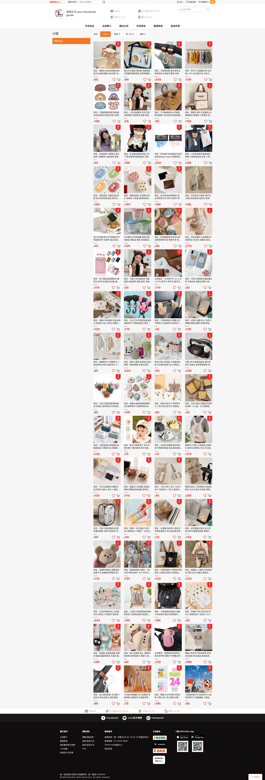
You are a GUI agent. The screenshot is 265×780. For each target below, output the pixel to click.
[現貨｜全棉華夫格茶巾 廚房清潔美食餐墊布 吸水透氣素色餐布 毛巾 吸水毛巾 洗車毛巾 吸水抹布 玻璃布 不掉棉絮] (168, 512)
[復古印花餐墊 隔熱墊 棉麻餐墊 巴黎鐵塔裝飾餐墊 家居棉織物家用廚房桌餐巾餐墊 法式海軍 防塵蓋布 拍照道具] (137, 55)
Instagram (157, 717)
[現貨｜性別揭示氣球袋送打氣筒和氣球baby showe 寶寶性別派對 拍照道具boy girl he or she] (168, 138)
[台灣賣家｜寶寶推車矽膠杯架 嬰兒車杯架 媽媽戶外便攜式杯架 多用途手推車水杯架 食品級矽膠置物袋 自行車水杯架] (168, 637)
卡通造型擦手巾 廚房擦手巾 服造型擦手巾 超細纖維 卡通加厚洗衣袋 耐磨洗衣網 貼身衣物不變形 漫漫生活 (198, 696)
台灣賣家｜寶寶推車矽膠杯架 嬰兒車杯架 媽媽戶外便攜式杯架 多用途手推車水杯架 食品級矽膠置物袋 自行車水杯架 (168, 654)
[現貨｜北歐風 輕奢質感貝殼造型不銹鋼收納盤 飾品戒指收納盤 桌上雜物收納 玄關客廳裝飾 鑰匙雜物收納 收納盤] (168, 429)
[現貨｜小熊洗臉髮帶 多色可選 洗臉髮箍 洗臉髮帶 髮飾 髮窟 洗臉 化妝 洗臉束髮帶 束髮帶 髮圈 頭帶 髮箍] (137, 96)
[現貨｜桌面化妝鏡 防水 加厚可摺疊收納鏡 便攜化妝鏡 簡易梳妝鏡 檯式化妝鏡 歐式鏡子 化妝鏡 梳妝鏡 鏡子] (198, 304)
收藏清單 (192, 2)
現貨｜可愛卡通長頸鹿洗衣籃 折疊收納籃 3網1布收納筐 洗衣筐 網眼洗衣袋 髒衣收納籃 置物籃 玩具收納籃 (106, 529)
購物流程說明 (88, 737)
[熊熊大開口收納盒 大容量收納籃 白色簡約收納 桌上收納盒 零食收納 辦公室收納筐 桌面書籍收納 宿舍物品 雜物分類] (168, 346)
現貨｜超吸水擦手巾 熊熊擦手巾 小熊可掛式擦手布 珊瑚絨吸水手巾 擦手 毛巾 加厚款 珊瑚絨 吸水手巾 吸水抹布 (168, 405)
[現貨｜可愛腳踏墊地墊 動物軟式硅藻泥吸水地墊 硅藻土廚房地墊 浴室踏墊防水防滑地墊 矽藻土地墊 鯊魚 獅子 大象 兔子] (107, 96)
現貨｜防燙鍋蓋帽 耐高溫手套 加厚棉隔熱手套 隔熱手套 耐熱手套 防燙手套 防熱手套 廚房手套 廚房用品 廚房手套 (168, 238)
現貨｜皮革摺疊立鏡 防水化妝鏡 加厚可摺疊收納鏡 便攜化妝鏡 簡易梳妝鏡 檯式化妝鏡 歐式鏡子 (198, 529)
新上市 (129, 34)
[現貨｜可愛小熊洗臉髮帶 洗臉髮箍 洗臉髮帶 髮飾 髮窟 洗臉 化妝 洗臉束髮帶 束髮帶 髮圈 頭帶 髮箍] (137, 263)
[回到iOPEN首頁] (55, 2)
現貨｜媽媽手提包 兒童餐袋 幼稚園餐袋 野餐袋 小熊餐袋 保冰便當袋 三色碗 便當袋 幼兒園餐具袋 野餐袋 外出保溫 (198, 114)
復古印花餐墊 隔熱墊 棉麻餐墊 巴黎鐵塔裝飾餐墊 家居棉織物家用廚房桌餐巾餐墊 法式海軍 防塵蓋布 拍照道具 (137, 72)
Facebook (112, 717)
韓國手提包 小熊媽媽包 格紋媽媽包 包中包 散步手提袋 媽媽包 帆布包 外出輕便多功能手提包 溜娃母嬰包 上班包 (198, 488)
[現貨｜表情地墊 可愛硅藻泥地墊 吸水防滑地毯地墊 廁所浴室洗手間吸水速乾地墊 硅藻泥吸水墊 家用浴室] (107, 179)
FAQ (84, 749)
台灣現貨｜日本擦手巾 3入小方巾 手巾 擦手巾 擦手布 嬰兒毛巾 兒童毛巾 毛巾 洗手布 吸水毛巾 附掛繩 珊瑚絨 (168, 280)
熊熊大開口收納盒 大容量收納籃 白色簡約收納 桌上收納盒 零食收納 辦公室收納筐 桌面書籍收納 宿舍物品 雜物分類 (168, 363)
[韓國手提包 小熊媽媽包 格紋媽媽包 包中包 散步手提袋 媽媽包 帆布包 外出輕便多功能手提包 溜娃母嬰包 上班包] (198, 471)
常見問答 (141, 26)
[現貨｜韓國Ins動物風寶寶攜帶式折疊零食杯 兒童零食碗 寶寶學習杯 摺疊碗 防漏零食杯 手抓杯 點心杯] (137, 387)
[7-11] (160, 739)
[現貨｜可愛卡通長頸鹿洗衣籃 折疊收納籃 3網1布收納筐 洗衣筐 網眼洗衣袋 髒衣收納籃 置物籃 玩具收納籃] (107, 512)
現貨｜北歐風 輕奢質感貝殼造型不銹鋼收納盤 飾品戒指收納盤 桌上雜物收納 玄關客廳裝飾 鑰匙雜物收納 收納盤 (168, 446)
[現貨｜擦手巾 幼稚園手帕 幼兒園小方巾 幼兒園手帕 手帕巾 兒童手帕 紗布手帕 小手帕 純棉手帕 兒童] (198, 55)
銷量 (116, 34)
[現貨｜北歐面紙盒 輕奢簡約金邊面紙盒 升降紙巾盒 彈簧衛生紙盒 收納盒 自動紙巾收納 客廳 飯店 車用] (107, 429)
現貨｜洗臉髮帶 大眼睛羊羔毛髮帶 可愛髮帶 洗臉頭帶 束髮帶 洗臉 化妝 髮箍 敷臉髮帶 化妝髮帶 (106, 155)
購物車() (205, 2)
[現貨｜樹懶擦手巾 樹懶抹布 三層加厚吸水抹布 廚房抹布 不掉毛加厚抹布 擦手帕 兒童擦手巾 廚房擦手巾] (107, 346)
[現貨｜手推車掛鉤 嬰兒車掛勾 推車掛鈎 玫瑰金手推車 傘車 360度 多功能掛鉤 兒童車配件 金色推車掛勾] (168, 55)
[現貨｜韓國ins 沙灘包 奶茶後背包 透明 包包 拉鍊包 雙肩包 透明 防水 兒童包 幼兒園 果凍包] (198, 554)
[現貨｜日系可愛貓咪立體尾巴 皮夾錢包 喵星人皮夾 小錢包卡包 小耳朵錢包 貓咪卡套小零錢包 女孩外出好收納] (107, 471)
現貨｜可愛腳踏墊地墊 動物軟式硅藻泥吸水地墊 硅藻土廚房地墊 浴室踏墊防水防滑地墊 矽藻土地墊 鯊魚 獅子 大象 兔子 (106, 114)
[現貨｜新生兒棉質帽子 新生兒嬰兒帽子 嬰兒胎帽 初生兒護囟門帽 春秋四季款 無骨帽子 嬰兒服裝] (137, 429)
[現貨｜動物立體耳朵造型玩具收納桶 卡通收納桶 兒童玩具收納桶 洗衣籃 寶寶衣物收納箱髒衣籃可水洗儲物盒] (137, 346)
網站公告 (123, 26)
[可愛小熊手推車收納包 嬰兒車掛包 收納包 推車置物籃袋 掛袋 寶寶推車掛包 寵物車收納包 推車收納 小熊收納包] (198, 346)
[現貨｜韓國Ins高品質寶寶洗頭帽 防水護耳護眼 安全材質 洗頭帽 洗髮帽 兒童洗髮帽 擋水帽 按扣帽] (107, 55)
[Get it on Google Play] (197, 743)
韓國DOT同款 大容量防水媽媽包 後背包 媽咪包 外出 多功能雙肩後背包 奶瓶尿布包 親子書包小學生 (198, 446)
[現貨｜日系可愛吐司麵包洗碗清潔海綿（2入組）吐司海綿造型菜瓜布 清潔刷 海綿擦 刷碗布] (198, 387)
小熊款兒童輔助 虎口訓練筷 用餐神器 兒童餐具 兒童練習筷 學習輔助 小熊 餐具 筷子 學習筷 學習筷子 (137, 696)
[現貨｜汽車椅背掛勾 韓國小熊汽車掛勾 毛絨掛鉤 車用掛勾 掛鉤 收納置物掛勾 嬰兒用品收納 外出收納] (168, 304)
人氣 (104, 34)
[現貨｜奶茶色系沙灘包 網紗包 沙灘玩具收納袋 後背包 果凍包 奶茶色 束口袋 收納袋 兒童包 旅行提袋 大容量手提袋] (198, 179)
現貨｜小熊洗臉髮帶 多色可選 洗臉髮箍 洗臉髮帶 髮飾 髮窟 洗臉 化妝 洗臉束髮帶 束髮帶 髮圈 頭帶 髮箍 (137, 114)
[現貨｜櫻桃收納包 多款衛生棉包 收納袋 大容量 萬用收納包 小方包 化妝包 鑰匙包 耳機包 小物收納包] (137, 179)
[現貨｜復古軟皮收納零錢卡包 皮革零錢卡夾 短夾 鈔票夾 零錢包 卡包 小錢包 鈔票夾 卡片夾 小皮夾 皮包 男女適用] (168, 179)
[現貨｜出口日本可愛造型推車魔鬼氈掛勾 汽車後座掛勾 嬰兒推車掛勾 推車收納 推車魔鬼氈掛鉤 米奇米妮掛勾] (137, 304)
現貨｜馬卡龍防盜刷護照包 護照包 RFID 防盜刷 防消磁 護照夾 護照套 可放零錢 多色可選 (106, 280)
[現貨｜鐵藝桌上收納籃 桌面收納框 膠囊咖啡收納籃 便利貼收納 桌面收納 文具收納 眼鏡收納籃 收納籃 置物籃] (137, 471)
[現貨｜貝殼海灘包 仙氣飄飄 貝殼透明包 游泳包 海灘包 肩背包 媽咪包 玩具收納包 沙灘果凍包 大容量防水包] (198, 221)
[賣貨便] (160, 752)
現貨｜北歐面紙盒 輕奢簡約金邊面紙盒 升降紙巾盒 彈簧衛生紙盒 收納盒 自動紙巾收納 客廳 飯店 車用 (106, 446)
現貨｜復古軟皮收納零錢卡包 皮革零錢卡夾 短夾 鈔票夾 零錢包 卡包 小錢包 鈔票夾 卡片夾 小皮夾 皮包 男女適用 (168, 197)
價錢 (142, 34)
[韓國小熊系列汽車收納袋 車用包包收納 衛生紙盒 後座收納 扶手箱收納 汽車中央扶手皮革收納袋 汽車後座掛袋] (198, 637)
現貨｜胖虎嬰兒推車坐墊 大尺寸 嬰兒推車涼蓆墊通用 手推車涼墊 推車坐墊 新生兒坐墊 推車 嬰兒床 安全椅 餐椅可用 (137, 155)
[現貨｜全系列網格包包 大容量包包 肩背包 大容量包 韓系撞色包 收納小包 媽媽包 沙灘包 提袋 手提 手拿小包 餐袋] (107, 595)
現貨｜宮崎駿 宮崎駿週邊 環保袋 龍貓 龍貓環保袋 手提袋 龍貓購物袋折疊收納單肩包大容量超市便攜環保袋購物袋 (106, 654)
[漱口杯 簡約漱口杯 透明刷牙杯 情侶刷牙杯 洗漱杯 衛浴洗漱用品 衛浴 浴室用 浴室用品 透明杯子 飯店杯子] (107, 221)
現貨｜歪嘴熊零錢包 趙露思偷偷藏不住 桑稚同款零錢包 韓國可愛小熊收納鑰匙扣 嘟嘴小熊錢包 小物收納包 (106, 571)
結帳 (213, 2)
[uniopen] (160, 745)
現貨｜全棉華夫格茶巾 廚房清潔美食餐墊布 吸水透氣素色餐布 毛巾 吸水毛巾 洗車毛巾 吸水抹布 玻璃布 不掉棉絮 (167, 529)
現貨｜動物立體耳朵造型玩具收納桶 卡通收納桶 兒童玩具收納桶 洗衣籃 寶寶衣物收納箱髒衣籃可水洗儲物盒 (137, 363)
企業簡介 (64, 737)
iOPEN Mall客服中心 (113, 745)
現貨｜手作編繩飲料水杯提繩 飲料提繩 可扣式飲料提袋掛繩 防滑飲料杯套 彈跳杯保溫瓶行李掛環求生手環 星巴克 (167, 114)
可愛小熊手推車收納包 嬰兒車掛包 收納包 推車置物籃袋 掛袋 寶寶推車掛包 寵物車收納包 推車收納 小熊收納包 (198, 363)
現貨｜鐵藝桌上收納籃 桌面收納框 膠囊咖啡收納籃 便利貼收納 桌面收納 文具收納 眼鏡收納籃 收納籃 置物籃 (137, 488)
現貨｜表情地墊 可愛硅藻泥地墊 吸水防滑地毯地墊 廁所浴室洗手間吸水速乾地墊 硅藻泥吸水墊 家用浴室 (106, 197)
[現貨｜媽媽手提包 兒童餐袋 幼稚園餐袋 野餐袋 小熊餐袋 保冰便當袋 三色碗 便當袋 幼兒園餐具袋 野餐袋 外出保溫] (198, 96)
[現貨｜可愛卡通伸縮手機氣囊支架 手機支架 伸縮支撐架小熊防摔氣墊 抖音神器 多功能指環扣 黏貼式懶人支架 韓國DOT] (198, 263)
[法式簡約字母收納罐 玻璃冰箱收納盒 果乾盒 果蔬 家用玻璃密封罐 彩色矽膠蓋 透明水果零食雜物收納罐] (137, 221)
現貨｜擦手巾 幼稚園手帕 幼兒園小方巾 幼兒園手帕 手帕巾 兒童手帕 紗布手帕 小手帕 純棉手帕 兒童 (198, 72)
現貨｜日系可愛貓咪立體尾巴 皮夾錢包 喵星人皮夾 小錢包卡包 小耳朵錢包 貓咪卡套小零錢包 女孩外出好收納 (106, 488)
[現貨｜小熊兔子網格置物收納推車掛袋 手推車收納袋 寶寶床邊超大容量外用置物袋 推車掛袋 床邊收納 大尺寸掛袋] (137, 595)
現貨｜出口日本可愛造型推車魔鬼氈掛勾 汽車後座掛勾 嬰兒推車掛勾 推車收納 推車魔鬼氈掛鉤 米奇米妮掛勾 (137, 321)
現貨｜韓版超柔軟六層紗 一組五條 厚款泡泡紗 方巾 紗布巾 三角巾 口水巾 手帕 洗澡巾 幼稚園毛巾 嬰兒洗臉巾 (137, 571)
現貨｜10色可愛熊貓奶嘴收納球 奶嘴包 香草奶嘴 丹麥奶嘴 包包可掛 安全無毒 (106, 405)
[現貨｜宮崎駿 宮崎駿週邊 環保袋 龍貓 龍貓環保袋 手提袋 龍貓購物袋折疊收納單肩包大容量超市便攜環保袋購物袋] (107, 637)
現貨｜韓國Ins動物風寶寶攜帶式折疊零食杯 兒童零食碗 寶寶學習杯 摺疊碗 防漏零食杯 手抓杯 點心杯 (137, 405)
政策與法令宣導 (66, 752)
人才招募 (64, 749)
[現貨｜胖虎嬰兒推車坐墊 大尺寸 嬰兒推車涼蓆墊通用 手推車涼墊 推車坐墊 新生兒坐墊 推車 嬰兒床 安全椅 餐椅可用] (137, 138)
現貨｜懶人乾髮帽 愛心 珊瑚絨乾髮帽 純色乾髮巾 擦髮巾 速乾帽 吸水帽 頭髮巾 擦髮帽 (137, 654)
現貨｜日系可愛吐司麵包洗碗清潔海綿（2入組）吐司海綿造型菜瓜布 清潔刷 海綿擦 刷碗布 (198, 405)
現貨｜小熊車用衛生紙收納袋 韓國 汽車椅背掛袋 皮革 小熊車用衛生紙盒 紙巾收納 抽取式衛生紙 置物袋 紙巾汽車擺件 (198, 155)
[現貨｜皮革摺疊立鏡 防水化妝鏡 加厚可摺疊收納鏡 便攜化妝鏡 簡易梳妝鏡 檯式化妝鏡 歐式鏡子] (198, 512)
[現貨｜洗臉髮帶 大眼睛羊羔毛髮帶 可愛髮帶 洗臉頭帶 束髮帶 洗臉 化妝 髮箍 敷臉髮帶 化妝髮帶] (107, 138)
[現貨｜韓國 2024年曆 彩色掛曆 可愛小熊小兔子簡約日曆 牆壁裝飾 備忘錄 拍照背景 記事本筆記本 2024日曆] (168, 679)
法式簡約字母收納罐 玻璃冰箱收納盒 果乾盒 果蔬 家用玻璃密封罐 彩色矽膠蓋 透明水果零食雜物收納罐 (137, 238)
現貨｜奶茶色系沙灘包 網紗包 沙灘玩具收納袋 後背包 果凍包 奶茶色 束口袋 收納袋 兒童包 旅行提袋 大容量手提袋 (198, 197)
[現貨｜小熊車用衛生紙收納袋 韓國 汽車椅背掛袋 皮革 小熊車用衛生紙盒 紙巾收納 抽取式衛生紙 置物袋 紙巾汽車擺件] (198, 138)
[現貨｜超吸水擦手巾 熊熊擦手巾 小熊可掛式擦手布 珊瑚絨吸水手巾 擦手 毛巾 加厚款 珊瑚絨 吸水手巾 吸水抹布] (168, 387)
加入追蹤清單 (114, 80)
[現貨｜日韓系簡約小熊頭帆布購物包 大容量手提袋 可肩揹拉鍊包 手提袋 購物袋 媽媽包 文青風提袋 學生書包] (168, 554)
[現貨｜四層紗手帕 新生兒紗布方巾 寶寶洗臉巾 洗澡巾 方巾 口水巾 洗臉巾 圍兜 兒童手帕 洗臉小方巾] (198, 595)
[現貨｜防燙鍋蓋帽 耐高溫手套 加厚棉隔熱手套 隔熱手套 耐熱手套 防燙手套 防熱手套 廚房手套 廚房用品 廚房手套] (168, 221)
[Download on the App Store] (182, 743)
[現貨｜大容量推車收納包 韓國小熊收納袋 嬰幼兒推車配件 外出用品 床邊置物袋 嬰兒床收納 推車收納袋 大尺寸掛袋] (168, 595)
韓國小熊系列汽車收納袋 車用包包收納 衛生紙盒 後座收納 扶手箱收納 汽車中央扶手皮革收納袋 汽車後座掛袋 (198, 654)
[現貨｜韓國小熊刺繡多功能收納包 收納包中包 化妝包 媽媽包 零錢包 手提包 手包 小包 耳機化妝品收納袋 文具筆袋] (107, 304)
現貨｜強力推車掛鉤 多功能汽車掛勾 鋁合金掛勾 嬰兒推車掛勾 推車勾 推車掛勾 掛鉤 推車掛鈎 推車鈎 (106, 696)
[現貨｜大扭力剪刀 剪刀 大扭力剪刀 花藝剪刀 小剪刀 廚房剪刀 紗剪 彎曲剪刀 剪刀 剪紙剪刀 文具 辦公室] (168, 471)
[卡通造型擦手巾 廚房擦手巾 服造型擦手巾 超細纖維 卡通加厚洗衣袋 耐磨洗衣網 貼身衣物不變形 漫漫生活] (198, 679)
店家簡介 (106, 26)
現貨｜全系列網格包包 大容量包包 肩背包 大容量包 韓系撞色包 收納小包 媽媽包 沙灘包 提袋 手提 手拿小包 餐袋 (106, 613)
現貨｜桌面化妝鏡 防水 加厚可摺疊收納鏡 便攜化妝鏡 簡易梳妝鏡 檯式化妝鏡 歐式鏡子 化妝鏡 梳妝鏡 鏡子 (198, 321)
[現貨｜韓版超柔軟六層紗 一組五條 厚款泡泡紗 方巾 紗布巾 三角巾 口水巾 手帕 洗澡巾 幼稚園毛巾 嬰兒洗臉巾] (137, 554)
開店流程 (108, 749)
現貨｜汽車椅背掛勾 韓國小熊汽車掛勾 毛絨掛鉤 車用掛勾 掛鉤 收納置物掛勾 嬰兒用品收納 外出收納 (168, 321)
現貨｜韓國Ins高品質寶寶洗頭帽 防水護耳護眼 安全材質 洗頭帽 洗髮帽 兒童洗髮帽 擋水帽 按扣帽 (106, 72)
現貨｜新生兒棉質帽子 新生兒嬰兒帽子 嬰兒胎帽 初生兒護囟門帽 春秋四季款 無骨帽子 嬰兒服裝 (137, 446)
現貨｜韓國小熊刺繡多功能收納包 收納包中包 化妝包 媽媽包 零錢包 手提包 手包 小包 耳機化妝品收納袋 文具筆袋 (106, 321)
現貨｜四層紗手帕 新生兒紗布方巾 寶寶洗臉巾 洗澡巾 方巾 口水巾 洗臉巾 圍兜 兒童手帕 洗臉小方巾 (198, 613)
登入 (181, 2)
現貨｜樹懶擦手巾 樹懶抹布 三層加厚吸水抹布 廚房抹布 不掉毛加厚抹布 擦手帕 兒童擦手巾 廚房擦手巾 (106, 363)
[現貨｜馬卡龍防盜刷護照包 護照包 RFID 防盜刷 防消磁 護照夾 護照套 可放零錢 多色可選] (107, 263)
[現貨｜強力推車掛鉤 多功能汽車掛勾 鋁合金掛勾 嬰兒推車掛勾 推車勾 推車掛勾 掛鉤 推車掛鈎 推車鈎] (107, 679)
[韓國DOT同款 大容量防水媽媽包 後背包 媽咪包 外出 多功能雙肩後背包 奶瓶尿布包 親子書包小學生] (198, 429)
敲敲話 (257, 777)
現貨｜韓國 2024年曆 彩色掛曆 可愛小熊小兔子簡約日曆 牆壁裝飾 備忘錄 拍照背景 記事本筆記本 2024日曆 (168, 696)
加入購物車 (119, 80)
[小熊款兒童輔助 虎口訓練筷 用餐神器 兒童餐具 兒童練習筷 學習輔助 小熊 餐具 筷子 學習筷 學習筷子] (137, 679)
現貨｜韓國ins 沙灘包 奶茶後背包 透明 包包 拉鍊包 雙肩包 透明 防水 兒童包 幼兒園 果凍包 (198, 571)
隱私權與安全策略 (67, 745)
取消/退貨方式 (88, 745)
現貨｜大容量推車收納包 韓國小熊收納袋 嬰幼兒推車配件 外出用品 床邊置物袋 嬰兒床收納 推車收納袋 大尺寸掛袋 (168, 613)
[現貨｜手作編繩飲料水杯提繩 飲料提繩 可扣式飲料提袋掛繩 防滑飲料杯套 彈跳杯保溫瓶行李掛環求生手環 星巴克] (168, 96)
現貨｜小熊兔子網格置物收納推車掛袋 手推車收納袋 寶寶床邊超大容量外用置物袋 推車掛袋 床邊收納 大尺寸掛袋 (137, 613)
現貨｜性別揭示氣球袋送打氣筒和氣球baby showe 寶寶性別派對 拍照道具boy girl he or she (168, 155)
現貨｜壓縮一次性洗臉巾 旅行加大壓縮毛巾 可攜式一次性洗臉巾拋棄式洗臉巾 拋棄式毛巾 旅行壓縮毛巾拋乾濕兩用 (137, 529)
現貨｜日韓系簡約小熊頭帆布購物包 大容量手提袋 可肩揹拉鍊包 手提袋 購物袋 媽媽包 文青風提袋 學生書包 (168, 571)
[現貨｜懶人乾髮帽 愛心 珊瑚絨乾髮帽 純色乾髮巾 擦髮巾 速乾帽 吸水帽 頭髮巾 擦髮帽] (137, 637)
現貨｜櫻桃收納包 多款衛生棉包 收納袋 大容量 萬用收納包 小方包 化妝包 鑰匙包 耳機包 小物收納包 (137, 197)
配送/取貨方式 (88, 741)
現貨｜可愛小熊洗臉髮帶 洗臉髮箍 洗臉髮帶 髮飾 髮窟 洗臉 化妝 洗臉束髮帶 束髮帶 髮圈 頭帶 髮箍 (137, 280)
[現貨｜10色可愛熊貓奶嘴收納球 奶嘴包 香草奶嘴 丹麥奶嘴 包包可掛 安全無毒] (107, 387)
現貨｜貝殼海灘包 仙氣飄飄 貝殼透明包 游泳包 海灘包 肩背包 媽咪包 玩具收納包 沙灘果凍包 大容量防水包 (198, 238)
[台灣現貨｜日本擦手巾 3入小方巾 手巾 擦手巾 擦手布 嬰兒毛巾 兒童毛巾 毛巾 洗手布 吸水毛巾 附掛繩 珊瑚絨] (168, 263)
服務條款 (158, 26)
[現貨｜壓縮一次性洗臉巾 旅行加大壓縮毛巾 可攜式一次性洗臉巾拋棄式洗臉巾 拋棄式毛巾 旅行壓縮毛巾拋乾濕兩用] (137, 512)
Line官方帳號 (134, 717)
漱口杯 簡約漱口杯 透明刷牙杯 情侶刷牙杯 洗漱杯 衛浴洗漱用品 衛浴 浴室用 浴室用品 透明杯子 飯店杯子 (106, 238)
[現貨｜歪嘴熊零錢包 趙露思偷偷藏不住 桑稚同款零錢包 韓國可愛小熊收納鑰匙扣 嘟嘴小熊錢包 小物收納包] (107, 554)
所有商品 (89, 26)
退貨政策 (175, 26)
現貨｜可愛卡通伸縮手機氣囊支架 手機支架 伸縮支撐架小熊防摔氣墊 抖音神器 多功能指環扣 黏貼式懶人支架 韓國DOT (198, 280)
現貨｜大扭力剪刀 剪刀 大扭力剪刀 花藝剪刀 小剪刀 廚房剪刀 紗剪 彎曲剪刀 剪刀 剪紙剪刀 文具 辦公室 (168, 488)
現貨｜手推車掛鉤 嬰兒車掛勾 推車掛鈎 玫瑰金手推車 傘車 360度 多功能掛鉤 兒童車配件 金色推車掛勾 (168, 72)
